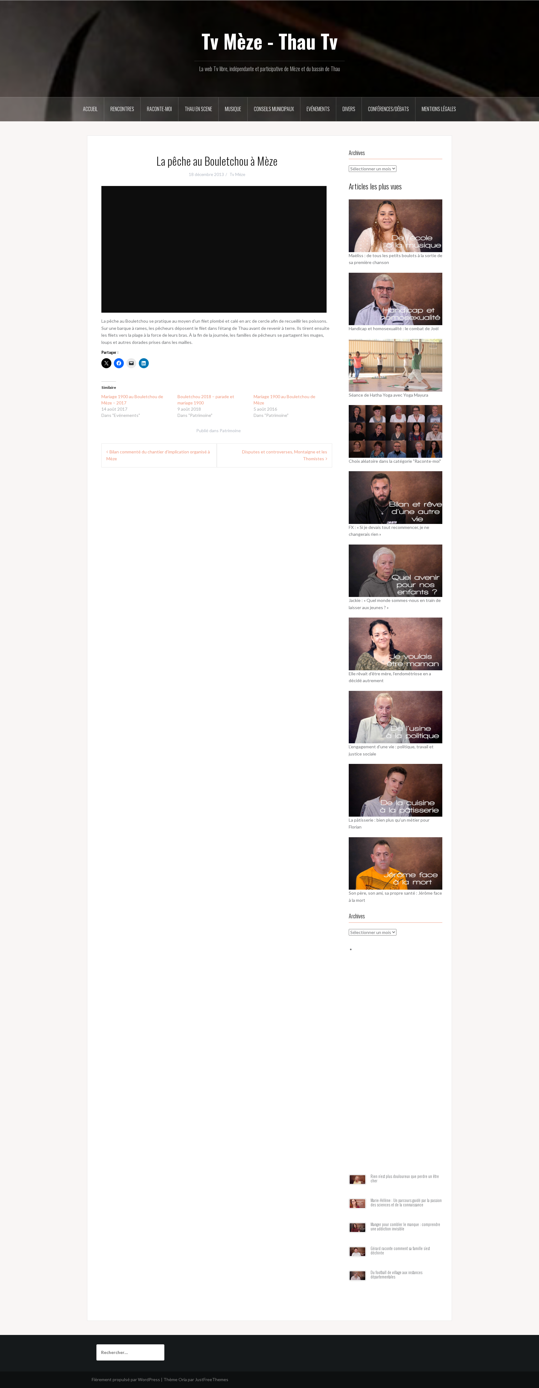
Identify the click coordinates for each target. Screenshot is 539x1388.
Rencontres (122, 109)
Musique (233, 109)
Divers (348, 109)
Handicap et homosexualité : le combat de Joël (394, 328)
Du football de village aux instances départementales (396, 1274)
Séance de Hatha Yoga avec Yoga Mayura (388, 395)
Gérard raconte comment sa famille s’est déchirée (400, 1250)
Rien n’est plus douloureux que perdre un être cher (405, 1178)
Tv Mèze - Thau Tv (269, 41)
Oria (182, 1379)
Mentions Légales (439, 109)
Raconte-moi (159, 109)
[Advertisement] (395, 1070)
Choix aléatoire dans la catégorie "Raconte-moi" (395, 461)
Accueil (90, 109)
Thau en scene (198, 109)
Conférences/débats (388, 109)
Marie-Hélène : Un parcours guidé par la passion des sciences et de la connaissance (406, 1202)
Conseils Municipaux (274, 109)
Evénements (318, 109)
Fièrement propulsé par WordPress (126, 1379)
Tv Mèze (237, 174)
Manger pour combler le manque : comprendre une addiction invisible (405, 1226)
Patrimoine (230, 430)
